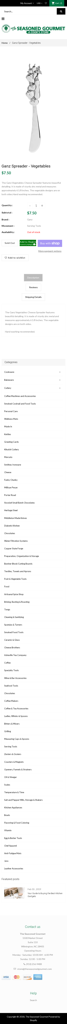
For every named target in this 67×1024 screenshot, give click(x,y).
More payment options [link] (49, 251)
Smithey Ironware (12, 464)
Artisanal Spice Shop (14, 594)
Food (6, 586)
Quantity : (7, 205)
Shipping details (33, 297)
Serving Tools (10, 746)
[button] (28, 243)
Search (33, 1000)
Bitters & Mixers (12, 723)
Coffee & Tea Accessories (16, 708)
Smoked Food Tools (13, 632)
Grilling (7, 731)
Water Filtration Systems (16, 541)
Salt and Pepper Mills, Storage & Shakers (23, 800)
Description (33, 277)
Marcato (8, 457)
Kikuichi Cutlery (11, 449)
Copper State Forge (13, 548)
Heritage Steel (11, 510)
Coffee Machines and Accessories (20, 396)
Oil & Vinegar (10, 777)
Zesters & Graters (12, 754)
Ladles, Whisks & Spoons (16, 716)
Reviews (33, 287)
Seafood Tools (11, 685)
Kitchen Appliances (13, 807)
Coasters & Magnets (14, 762)
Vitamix (8, 830)
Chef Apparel (10, 845)
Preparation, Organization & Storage (21, 556)
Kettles (7, 434)
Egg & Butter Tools (13, 838)
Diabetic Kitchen (12, 525)
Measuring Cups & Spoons (16, 739)
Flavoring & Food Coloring (16, 822)
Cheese (7, 472)
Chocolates (9, 533)
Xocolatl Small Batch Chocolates (19, 502)
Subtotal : (7, 212)
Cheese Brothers (12, 647)
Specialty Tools (11, 670)
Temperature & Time (14, 792)
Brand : (5, 219)
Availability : (8, 232)
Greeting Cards (11, 442)
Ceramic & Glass (12, 640)
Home (5, 42)
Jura (6, 861)
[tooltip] (33, 243)
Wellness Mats (11, 419)
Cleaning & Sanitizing (14, 617)
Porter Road (10, 495)
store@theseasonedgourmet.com (34, 969)
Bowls (7, 815)
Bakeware (9, 380)
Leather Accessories (13, 868)
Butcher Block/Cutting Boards (18, 563)
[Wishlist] (46, 3)
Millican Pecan (11, 487)
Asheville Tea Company (15, 655)
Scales (7, 784)
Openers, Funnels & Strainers (18, 769)
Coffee (7, 662)
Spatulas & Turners (13, 624)
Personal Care (11, 411)
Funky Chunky (11, 480)
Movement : (8, 225)
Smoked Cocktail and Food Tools (20, 403)
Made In (8, 426)
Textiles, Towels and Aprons (17, 571)
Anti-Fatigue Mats (12, 853)
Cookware (9, 372)
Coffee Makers (11, 701)
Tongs (7, 609)
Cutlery (7, 388)
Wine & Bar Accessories (15, 678)
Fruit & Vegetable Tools (15, 579)
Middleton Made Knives (15, 518)
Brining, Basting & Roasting (16, 602)
